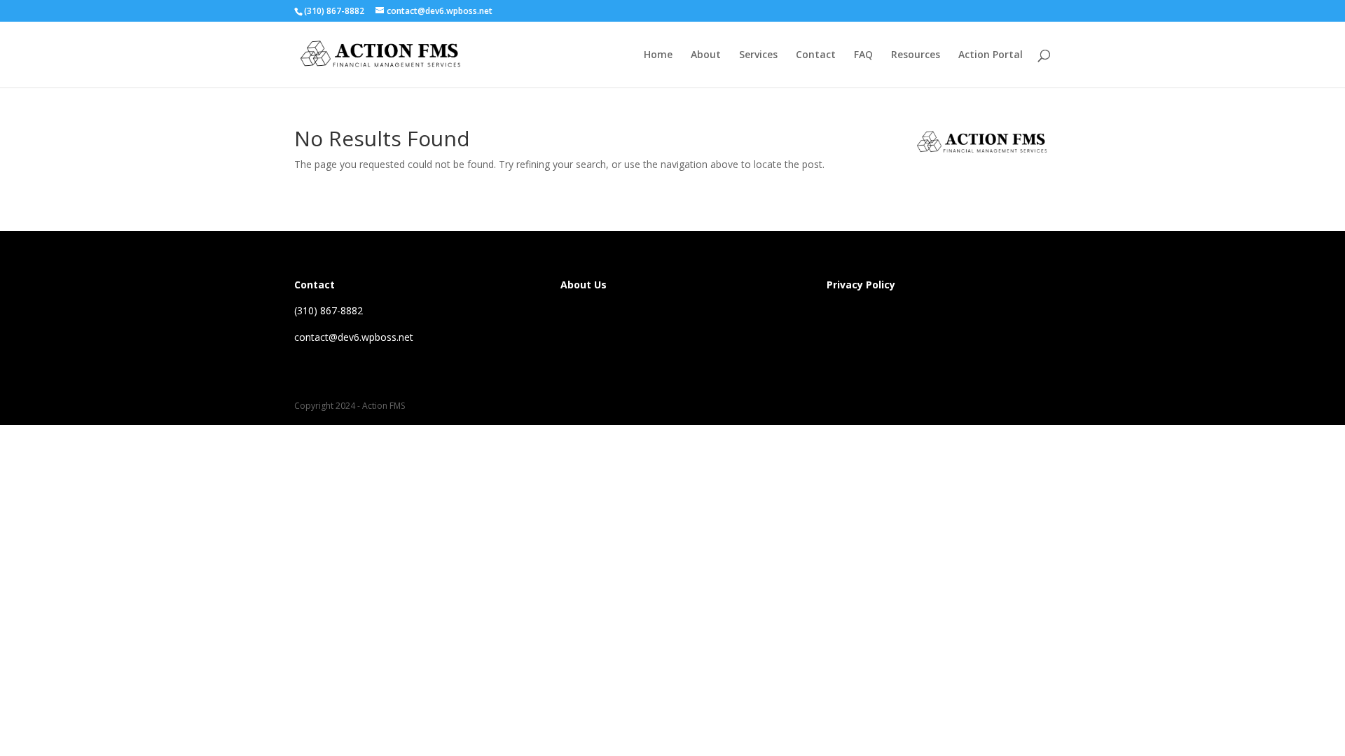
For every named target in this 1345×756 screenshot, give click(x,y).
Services (758, 55)
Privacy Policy (861, 284)
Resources (915, 55)
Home (658, 55)
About (706, 55)
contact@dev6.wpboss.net (353, 337)
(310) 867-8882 (334, 11)
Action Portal (990, 55)
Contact (816, 55)
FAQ (863, 55)
